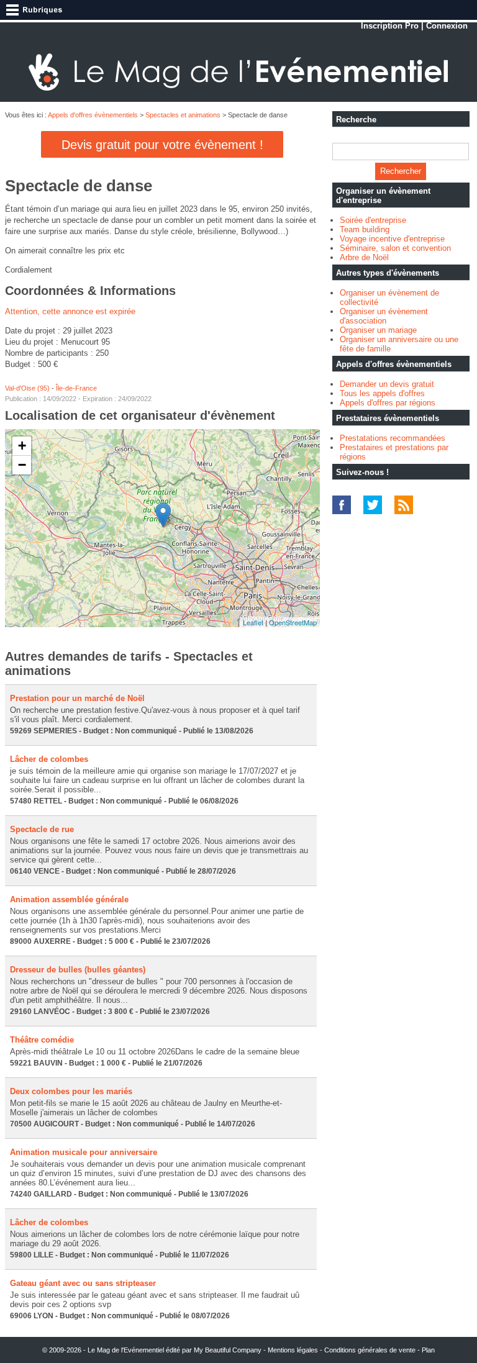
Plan (428, 1350)
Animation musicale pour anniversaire (83, 1152)
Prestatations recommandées (392, 438)
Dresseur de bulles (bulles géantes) (77, 969)
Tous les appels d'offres (382, 393)
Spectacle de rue (42, 829)
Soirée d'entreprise (373, 220)
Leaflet (253, 622)
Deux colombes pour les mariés (71, 1091)
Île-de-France (76, 388)
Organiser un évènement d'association (384, 316)
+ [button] (22, 445)
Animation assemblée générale (69, 899)
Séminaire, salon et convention (395, 248)
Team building (364, 229)
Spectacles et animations (182, 115)
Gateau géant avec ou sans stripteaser (83, 1283)
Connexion (447, 25)
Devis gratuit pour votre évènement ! (162, 145)
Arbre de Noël (364, 257)
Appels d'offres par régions (387, 402)
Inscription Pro (390, 25)
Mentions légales (293, 1350)
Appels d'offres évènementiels (93, 115)
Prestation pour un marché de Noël (77, 698)
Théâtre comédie (42, 1039)
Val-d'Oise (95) (27, 388)
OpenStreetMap (293, 622)
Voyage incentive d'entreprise (392, 238)
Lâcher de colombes (49, 759)
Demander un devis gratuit (387, 384)
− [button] (22, 465)
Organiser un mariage (378, 330)
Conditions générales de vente (370, 1350)
